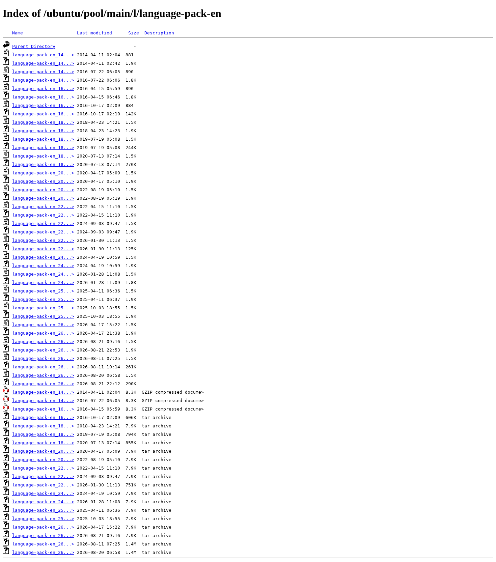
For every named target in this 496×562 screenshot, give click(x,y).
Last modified (94, 32)
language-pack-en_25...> (43, 290)
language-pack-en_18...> (43, 122)
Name (17, 32)
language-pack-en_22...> (43, 206)
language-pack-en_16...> (43, 88)
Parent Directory (33, 46)
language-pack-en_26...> (43, 324)
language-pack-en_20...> (43, 172)
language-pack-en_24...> (43, 257)
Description (159, 32)
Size (133, 32)
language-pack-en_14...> (43, 54)
